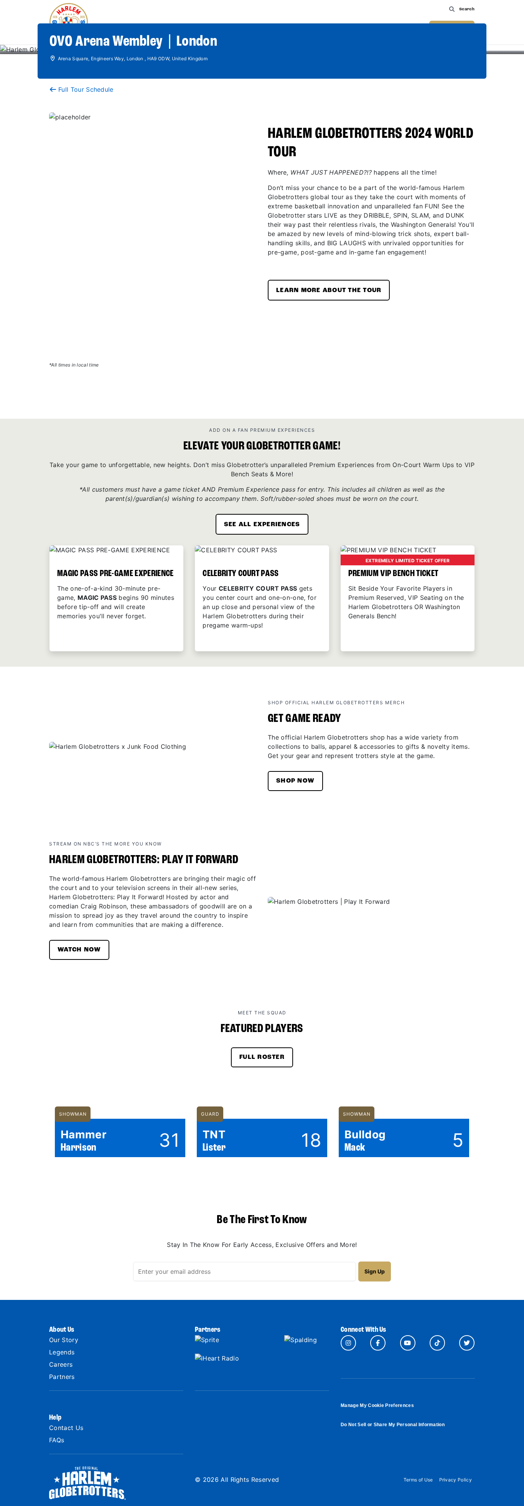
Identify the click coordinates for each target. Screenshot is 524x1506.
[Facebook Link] (378, 1343)
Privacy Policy (455, 1480)
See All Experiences (262, 525)
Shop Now (295, 781)
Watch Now (79, 950)
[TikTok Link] (437, 1343)
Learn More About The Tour (328, 290)
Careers (61, 1364)
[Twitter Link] (467, 1343)
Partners (62, 1376)
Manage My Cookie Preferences (377, 1405)
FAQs (56, 1440)
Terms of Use (418, 1480)
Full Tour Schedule (86, 89)
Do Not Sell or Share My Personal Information (393, 1424)
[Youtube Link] (407, 1343)
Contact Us (66, 1428)
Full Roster (262, 1057)
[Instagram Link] (348, 1343)
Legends (61, 1352)
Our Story (63, 1340)
